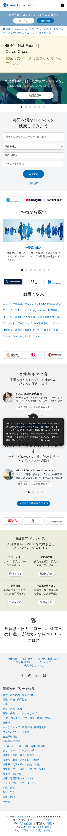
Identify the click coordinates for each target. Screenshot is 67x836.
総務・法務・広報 (12, 708)
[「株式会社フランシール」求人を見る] (33, 354)
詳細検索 (33, 183)
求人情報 (23, 407)
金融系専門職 (10, 736)
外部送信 (44, 827)
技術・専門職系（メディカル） (20, 778)
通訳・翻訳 (9, 797)
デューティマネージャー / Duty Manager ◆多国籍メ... (32, 310)
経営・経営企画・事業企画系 (18, 694)
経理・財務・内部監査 (15, 699)
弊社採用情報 (23, 662)
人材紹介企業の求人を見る (33, 503)
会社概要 (12, 658)
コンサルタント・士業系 (16, 732)
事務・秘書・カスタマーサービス (21, 713)
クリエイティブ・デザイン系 (18, 750)
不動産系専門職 (11, 741)
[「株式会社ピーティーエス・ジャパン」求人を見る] (33, 281)
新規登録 (45, 20)
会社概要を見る (41, 407)
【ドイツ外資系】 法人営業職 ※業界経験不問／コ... (32, 316)
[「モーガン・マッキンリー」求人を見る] (13, 354)
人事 (5, 704)
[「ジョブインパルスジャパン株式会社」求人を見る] (13, 520)
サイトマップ (43, 662)
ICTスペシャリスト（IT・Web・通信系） (25, 746)
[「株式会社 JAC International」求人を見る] (54, 281)
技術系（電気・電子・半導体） (20, 755)
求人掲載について (33, 665)
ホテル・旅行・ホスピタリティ (20, 783)
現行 (49, 820)
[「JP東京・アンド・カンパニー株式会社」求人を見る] (33, 520)
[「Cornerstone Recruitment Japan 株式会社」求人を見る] (54, 354)
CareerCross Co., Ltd (26, 816)
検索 (35, 174)
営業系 (6, 722)
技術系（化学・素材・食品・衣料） (22, 764)
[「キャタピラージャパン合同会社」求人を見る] (54, 200)
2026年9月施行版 (21, 823)
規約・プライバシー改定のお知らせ (33, 830)
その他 (6, 801)
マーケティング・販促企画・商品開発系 (24, 727)
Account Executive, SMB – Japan (21, 336)
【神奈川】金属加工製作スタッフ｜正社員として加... (32, 330)
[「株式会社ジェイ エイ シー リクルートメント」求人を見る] (13, 200)
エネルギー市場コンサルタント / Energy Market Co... (32, 303)
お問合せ (27, 658)
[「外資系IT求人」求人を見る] (33, 230)
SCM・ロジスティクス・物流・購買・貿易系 (27, 718)
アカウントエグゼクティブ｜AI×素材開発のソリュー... (32, 323)
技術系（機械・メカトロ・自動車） (22, 759)
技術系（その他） (12, 773)
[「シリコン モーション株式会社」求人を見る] (13, 281)
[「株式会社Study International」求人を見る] (33, 200)
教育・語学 (9, 792)
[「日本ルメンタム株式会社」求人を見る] (54, 520)
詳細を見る (15, 573)
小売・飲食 (9, 787)
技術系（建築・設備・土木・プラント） (24, 769)
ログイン (23, 20)
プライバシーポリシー (26, 440)
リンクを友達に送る (49, 658)
